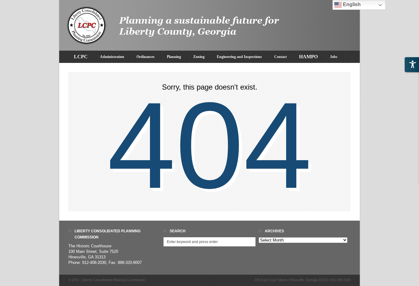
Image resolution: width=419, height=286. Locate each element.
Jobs (333, 57)
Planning (174, 57)
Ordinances (145, 57)
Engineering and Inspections (239, 57)
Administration (112, 57)
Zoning (199, 57)
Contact (280, 57)
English (351, 4)
